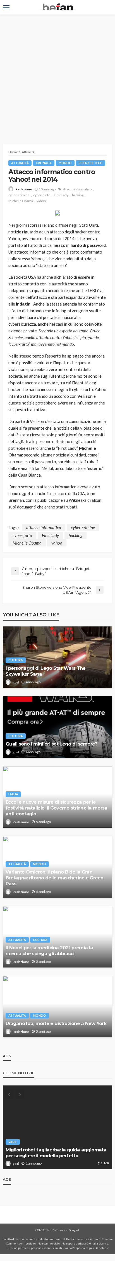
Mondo (65, 163)
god (16, 682)
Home (13, 152)
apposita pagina (84, 1248)
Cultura (15, 660)
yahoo (41, 201)
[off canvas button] (6, 7)
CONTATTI (41, 1230)
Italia (13, 794)
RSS (52, 1230)
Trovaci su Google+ (68, 1230)
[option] (57, 1127)
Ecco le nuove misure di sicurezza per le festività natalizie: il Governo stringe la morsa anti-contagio (56, 808)
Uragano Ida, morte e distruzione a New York (56, 1023)
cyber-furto (41, 195)
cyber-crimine (19, 195)
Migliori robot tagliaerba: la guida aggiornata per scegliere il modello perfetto (56, 1152)
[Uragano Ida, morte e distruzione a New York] (57, 1006)
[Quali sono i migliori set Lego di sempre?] (57, 727)
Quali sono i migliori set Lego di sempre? (51, 744)
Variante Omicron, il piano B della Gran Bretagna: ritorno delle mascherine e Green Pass (55, 877)
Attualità (20, 163)
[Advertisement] (57, 75)
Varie (12, 1142)
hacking (77, 195)
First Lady (61, 195)
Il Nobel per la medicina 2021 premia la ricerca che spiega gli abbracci (49, 950)
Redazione (23, 189)
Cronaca (44, 163)
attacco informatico (77, 189)
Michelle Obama (20, 201)
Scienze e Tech (90, 163)
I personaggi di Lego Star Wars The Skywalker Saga (46, 671)
